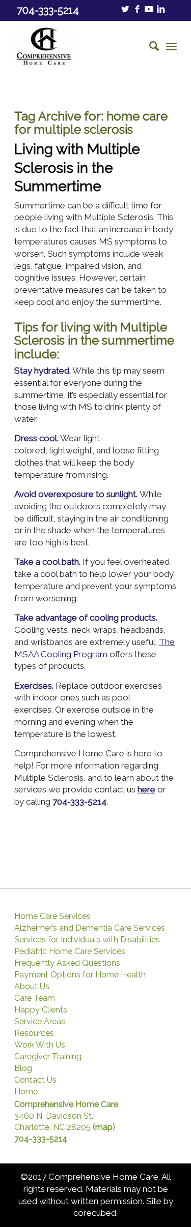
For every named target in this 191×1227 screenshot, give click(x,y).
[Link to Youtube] (149, 9)
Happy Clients (40, 1010)
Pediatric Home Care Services (69, 951)
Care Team (34, 998)
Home (26, 1091)
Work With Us (39, 1045)
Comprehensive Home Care (66, 1104)
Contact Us (35, 1080)
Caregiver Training (47, 1056)
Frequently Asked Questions (67, 963)
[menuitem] (149, 46)
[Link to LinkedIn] (160, 9)
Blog (23, 1068)
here (146, 789)
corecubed (94, 1213)
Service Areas (39, 1021)
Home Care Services (52, 916)
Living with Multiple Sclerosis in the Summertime (77, 168)
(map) (104, 1127)
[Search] (149, 46)
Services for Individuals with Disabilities (87, 939)
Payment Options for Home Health (80, 974)
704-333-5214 (79, 801)
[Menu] (171, 46)
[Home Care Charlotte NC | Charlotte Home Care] (79, 46)
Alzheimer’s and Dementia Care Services (89, 928)
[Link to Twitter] (125, 9)
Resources (34, 1033)
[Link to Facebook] (137, 9)
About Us (31, 986)
